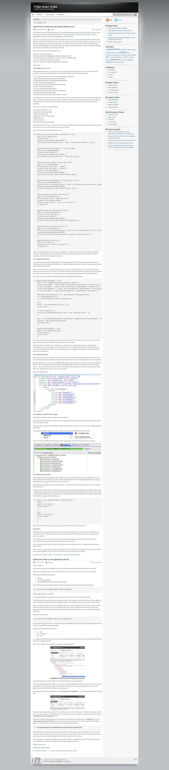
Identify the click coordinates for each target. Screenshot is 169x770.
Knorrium (52, 29)
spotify (125, 60)
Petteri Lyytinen (113, 107)
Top (136, 759)
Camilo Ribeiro (112, 85)
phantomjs (119, 57)
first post (84, 73)
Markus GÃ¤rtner (113, 104)
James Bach (112, 117)
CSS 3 (68, 761)
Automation (38, 554)
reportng (108, 60)
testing (130, 60)
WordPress (36, 761)
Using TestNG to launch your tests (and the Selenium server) (53, 27)
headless (123, 55)
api (106, 49)
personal (113, 57)
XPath (71, 571)
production (125, 57)
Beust (89, 32)
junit (69, 554)
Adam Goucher (112, 114)
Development (112, 72)
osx (110, 57)
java (134, 55)
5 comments (98, 29)
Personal (111, 74)
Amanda (110, 136)
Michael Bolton (112, 124)
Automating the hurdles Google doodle (120, 30)
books (122, 49)
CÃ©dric (84, 32)
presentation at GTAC (39, 36)
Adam (91, 478)
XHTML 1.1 (61, 761)
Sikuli (121, 60)
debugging (108, 52)
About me (39, 14)
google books (117, 55)
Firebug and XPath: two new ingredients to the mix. (51, 559)
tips (111, 62)
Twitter (120, 20)
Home (33, 14)
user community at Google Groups (74, 34)
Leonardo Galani (113, 90)
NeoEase (51, 761)
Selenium (97, 40)
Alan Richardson (113, 100)
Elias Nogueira (112, 87)
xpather (75, 750)
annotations (61, 276)
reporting (131, 57)
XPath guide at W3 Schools (41, 747)
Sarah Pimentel (113, 92)
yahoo (122, 62)
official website (55, 34)
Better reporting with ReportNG (117, 28)
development (115, 52)
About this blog (50, 14)
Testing (110, 77)
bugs (125, 49)
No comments (97, 562)
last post (39, 739)
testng (78, 554)
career (129, 49)
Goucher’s (96, 478)
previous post (41, 568)
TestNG (35, 32)
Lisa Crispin (112, 122)
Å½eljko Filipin (112, 102)
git (112, 55)
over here (76, 426)
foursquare (109, 55)
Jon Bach (111, 119)
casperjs (133, 49)
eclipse (65, 554)
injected (72, 342)
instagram (129, 55)
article (35, 480)
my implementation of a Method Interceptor (63, 365)
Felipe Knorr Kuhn (45, 6)
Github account (76, 544)
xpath (70, 750)
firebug (58, 750)
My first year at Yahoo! (115, 42)
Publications (60, 14)
